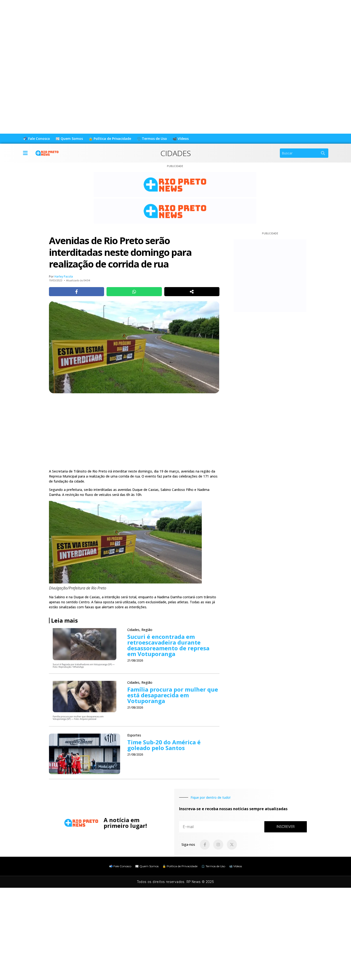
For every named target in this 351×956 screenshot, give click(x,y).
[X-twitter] (232, 845)
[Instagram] (218, 845)
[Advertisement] (143, 33)
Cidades (175, 153)
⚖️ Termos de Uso (152, 138)
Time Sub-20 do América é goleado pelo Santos (164, 745)
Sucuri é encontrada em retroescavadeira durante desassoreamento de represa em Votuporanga (168, 645)
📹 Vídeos (181, 138)
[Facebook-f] (205, 845)
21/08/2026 (135, 660)
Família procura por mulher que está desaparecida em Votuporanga (172, 695)
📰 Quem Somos (69, 138)
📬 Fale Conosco (36, 138)
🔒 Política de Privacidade (110, 138)
